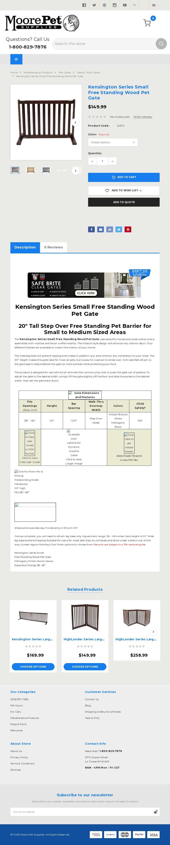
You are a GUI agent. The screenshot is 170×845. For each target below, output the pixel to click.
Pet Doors (16, 705)
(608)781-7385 (19, 699)
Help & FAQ (92, 717)
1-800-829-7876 (27, 47)
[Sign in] (144, 5)
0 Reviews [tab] (53, 247)
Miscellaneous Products (38, 72)
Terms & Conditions (22, 763)
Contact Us (92, 699)
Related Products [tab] (85, 589)
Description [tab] (25, 247)
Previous (17, 122)
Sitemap (15, 769)
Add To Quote (124, 202)
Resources (16, 730)
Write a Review (143, 116)
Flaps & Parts (18, 724)
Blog (88, 705)
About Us (16, 751)
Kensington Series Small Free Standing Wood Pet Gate (49, 76)
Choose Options (33, 666)
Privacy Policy (19, 757)
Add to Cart (126, 177)
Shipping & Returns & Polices (103, 711)
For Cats (15, 711)
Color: (98, 134)
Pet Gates (65, 72)
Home (14, 72)
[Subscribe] (155, 812)
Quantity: (95, 153)
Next (75, 122)
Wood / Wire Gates (88, 72)
